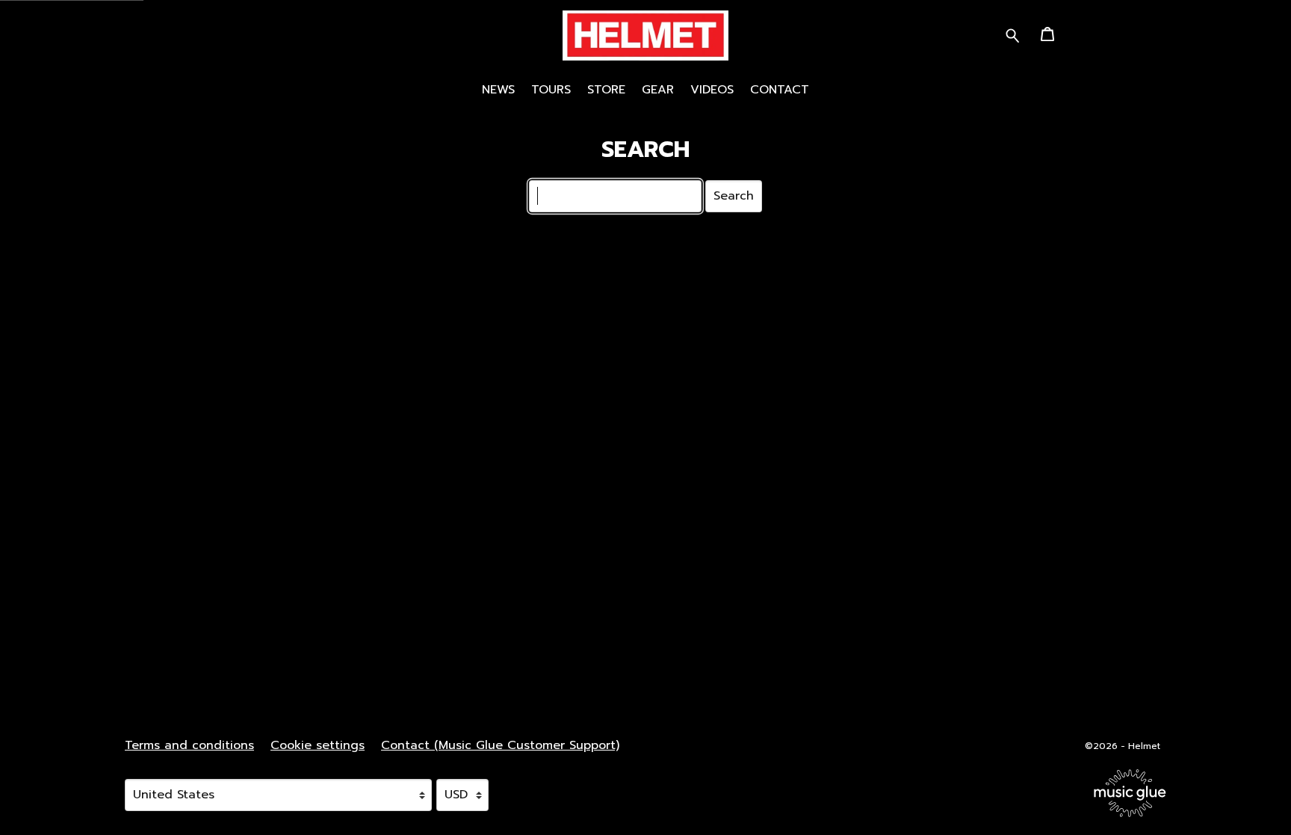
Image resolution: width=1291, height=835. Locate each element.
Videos (712, 90)
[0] (1047, 39)
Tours (551, 90)
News (498, 90)
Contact (779, 90)
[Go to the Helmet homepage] (645, 36)
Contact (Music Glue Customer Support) (500, 745)
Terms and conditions (189, 745)
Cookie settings (317, 745)
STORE (606, 90)
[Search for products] (1013, 35)
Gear (658, 90)
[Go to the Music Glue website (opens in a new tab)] (1130, 793)
